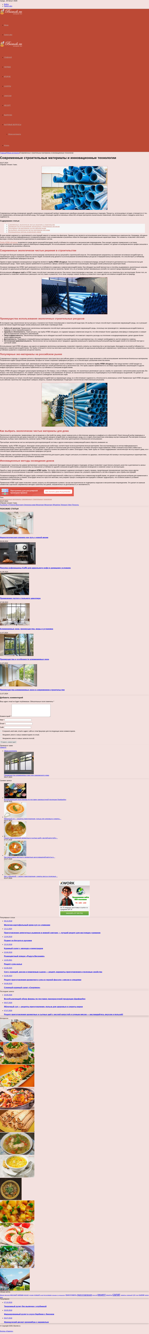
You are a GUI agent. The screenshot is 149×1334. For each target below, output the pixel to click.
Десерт (7, 105)
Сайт (2, 727)
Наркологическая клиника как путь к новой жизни (24, 537)
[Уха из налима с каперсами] (17, 1154)
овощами (54, 1295)
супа (137, 1295)
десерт (26, 1295)
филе (1, 1297)
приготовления (84, 1295)
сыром (141, 1295)
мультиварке (48, 1295)
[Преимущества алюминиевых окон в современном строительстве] (18, 686)
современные (26, 499)
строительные (37, 499)
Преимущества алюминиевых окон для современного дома (26, 775)
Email (2, 723)
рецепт (102, 1294)
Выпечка (8, 115)
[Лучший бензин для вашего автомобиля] (15, 1290)
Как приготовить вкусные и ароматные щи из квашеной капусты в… (29, 857)
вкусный (13, 1295)
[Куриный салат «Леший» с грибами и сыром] (17, 1063)
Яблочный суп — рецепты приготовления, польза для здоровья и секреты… (32, 819)
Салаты (7, 86)
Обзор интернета (14, 134)
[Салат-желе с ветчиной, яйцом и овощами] (17, 1086)
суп (134, 1295)
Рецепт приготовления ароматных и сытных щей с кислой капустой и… (31, 838)
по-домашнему (61, 1295)
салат (116, 1294)
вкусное (7, 1295)
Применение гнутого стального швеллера (20, 598)
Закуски (7, 96)
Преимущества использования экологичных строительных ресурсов (34, 226)
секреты (123, 1295)
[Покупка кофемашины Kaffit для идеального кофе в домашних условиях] (18, 564)
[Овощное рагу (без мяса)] (17, 1109)
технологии (47, 499)
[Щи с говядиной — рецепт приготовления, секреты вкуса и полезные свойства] (15, 874)
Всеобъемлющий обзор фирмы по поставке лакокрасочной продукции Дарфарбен (35, 799)
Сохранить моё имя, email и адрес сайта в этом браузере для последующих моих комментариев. (38, 731)
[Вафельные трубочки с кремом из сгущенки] (17, 1131)
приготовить (71, 1295)
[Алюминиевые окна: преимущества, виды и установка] (15, 625)
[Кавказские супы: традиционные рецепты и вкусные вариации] (11, 1199)
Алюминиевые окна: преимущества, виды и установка (26, 629)
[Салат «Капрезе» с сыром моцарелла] (17, 1245)
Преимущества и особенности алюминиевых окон (24, 659)
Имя (2, 720)
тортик (147, 1295)
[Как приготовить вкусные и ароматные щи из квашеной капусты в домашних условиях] (15, 855)
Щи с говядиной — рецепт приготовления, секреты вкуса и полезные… (31, 876)
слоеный (129, 1295)
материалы (17, 499)
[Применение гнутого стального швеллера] (14, 594)
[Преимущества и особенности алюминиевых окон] (16, 655)
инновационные (6, 499)
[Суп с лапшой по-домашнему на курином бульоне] (17, 1177)
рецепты (109, 1295)
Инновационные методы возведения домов (24, 232)
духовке (31, 1295)
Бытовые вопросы (12, 124)
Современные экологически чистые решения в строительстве (31, 225)
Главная (3, 153)
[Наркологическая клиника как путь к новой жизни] (16, 533)
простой (94, 1295)
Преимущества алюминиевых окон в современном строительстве (32, 690)
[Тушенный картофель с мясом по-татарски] (17, 1222)
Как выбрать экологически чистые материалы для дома (29, 230)
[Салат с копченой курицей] (17, 1267)
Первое (7, 67)
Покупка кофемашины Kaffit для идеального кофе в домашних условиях (35, 568)
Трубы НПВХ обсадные (9, 242)
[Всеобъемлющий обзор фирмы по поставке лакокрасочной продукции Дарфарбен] (15, 798)
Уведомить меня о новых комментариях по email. (21, 735)
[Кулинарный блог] (11, 14)
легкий (41, 1295)
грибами (20, 1295)
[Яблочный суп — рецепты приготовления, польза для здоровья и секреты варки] (15, 817)
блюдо (2, 1295)
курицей (37, 1295)
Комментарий (5, 716)
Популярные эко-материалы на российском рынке (27, 228)
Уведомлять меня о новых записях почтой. (18, 738)
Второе (7, 76)
